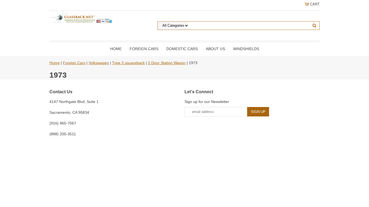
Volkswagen (99, 63)
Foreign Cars (144, 49)
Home (116, 49)
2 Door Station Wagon (167, 63)
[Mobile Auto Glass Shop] (81, 17)
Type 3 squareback (128, 63)
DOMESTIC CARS (182, 49)
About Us (215, 49)
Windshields (246, 49)
